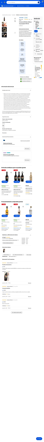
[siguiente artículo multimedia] (15, 33)
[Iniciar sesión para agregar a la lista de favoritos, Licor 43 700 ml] (11, 207)
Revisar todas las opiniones (8, 242)
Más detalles (4, 132)
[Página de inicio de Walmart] (5, 2)
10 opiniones (11, 238)
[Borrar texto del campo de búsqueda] (37, 2)
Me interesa (27, 148)
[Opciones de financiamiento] (30, 136)
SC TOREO (37, 36)
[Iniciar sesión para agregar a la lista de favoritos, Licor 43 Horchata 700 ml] (23, 207)
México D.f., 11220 (39, 41)
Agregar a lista (39, 53)
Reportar (29, 296)
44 (31, 19)
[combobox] (23, 2)
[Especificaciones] (30, 117)
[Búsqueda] (39, 2)
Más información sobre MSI (25, 140)
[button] (4, 250)
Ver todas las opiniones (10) (16, 312)
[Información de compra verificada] (13, 262)
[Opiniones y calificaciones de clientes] (30, 235)
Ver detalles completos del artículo (25, 36)
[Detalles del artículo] (30, 90)
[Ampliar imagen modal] (15, 21)
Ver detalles (40, 28)
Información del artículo (7, 86)
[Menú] (2, 2)
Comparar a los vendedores (39, 61)
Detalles (41, 50)
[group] (28, 19)
